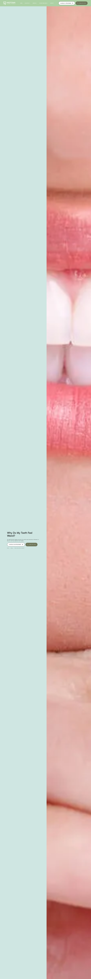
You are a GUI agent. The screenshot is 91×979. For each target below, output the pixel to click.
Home (21, 3)
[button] (27, 3)
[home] (9, 3)
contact (52, 3)
